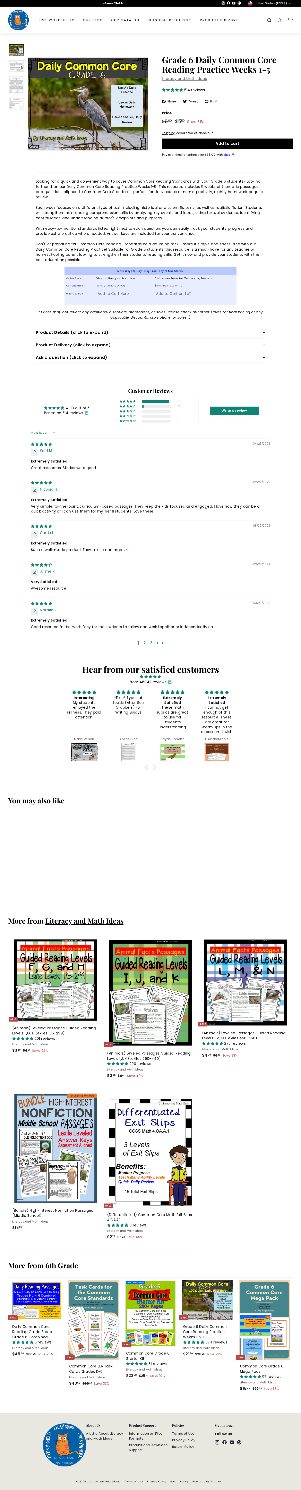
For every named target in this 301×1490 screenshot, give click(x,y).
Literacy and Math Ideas (184, 78)
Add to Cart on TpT (173, 293)
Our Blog (93, 20)
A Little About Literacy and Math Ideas (104, 1436)
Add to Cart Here (113, 293)
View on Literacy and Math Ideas (115, 278)
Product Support (219, 20)
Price (167, 112)
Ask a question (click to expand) (71, 357)
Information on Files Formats (146, 1436)
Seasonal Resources (170, 20)
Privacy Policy (183, 1440)
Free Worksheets (57, 20)
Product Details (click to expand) (72, 332)
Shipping (168, 133)
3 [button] (151, 642)
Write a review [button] (234, 410)
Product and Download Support (148, 1447)
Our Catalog (125, 20)
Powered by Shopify (206, 1481)
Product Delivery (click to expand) (73, 345)
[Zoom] (88, 104)
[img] (41, 444)
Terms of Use (183, 1433)
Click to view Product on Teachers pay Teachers (183, 278)
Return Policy (183, 1446)
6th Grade (61, 1265)
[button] (173, 90)
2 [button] (145, 642)
